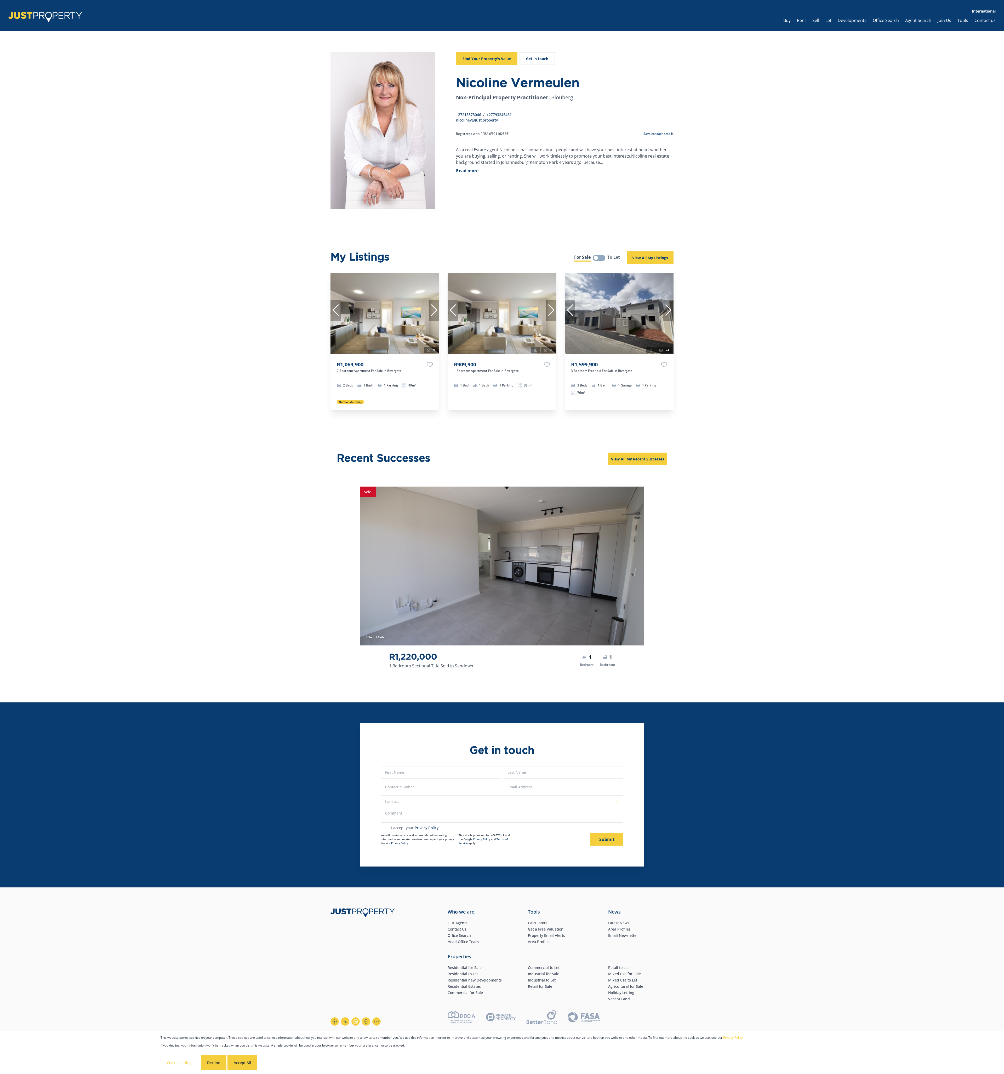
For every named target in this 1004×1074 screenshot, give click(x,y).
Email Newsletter (623, 935)
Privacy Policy (426, 827)
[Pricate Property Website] (501, 1018)
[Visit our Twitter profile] (345, 1021)
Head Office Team (463, 941)
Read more (467, 171)
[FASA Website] (584, 1018)
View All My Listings (650, 257)
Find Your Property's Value (487, 58)
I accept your (414, 827)
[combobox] (501, 801)
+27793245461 (499, 114)
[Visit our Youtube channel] (376, 1021)
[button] (335, 310)
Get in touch (537, 58)
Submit (606, 839)
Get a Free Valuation (545, 929)
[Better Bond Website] (542, 1018)
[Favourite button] (430, 364)
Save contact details (658, 133)
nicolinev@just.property (477, 120)
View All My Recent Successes (637, 459)
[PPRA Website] (461, 1018)
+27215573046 (468, 114)
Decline (213, 1062)
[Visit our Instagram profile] (366, 1021)
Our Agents (457, 922)
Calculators (537, 922)
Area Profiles (539, 941)
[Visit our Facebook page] (334, 1021)
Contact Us (457, 929)
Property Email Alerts (546, 935)
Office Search (459, 935)
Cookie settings (180, 1062)
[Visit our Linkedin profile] (355, 1021)
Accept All (242, 1062)
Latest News (618, 922)
